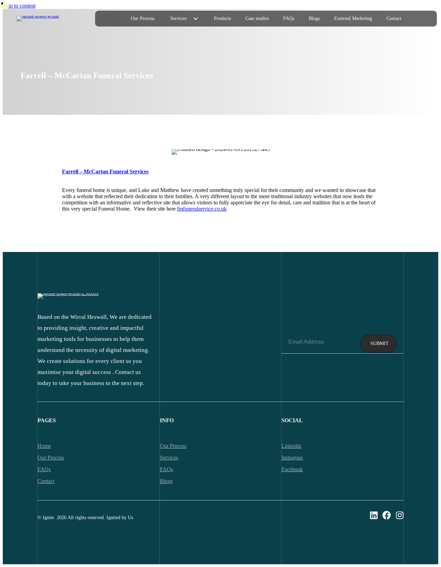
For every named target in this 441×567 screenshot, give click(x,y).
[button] (196, 18)
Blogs (166, 481)
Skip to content (19, 6)
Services (169, 457)
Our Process (173, 446)
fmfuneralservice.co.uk (202, 209)
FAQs (166, 469)
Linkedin (291, 446)
